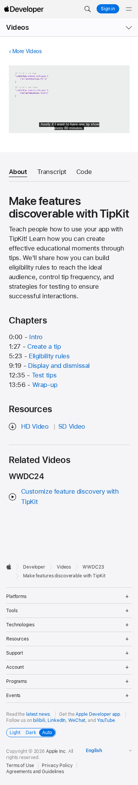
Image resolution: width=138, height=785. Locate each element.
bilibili (39, 720)
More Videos (27, 51)
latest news (38, 714)
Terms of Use (20, 765)
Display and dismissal (59, 365)
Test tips (44, 375)
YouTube (106, 720)
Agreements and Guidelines (35, 771)
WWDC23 (93, 567)
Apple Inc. (56, 751)
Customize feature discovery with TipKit (70, 496)
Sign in (108, 8)
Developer (34, 567)
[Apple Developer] (24, 9)
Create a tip (44, 346)
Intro (36, 337)
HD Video (35, 426)
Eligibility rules (49, 356)
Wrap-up (45, 384)
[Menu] (129, 9)
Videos (17, 27)
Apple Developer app (98, 714)
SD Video (71, 426)
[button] (87, 9)
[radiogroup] (31, 732)
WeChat (76, 720)
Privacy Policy (57, 765)
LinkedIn (57, 720)
